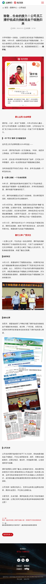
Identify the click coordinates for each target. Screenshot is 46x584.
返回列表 (7, 534)
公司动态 (22, 7)
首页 (6, 7)
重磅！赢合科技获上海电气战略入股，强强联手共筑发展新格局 (21, 520)
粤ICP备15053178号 (37, 577)
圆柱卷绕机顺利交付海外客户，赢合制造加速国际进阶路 (19, 525)
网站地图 (19, 579)
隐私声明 (26, 579)
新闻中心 (13, 7)
